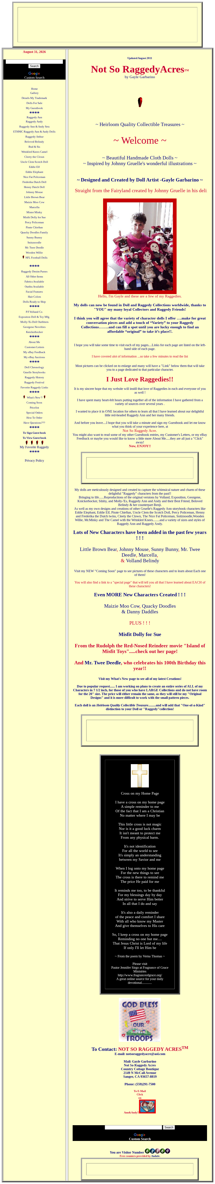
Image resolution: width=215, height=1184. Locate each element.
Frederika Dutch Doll (34, 182)
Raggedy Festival (34, 382)
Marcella (34, 207)
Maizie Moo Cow (34, 202)
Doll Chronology (34, 367)
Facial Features (34, 291)
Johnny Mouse (34, 192)
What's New (120, 679)
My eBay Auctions (34, 357)
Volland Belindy (142, 560)
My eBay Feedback (34, 352)
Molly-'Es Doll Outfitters (34, 321)
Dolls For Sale (34, 103)
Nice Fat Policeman (34, 177)
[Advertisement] (100, 21)
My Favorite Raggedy (34, 447)
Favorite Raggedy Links (34, 387)
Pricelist (34, 407)
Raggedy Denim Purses (34, 271)
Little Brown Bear (34, 197)
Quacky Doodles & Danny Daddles (149, 608)
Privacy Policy (34, 460)
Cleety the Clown (34, 156)
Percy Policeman (34, 222)
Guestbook (175, 422)
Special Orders (34, 412)
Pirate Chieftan (34, 227)
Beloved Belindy (34, 141)
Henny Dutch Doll (34, 187)
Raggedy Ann (34, 117)
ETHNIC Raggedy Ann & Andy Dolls (34, 131)
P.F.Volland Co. (34, 311)
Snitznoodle (34, 242)
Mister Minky (34, 212)
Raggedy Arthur (34, 136)
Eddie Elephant (34, 171)
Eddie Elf (34, 166)
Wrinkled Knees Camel (34, 151)
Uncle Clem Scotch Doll (34, 161)
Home (34, 88)
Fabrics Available (34, 281)
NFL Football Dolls (36, 257)
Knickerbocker (34, 332)
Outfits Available (34, 286)
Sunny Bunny (34, 237)
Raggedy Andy (34, 121)
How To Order (34, 417)
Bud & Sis (34, 146)
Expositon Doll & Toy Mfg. (34, 316)
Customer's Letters (177, 434)
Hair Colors (34, 296)
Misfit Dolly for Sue (34, 217)
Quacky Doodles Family (34, 232)
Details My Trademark (34, 98)
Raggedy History (34, 377)
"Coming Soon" (105, 571)
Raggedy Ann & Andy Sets (34, 126)
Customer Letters (34, 347)
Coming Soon (34, 402)
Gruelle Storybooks (34, 372)
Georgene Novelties (34, 327)
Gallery (34, 93)
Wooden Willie (34, 252)
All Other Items (34, 276)
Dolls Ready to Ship (34, 301)
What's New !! (34, 397)
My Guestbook (34, 108)
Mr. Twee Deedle (34, 247)
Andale (155, 1156)
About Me (34, 342)
